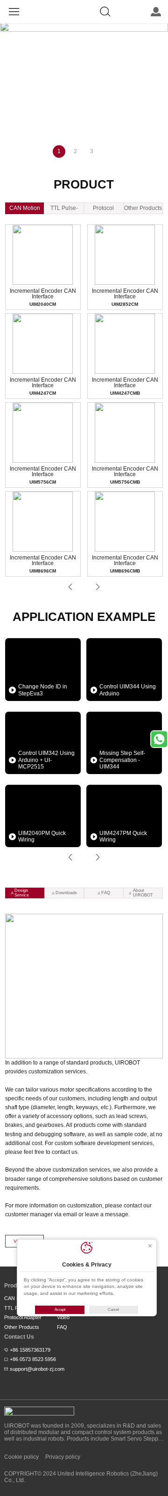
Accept (60, 1309)
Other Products (143, 208)
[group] (84, 27)
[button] (70, 587)
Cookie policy (21, 1457)
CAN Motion (24, 208)
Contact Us (19, 1337)
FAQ (62, 1327)
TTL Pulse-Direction (64, 209)
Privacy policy (62, 1457)
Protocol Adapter (103, 209)
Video (63, 1317)
